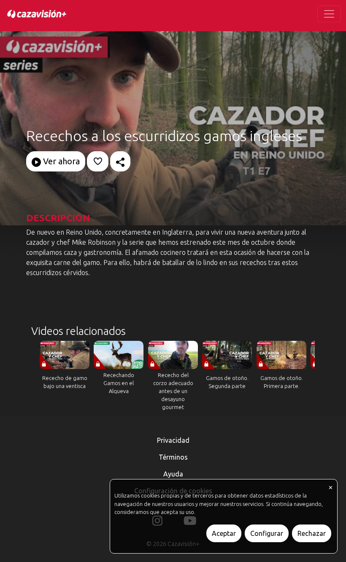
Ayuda (173, 474)
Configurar (266, 533)
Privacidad (173, 440)
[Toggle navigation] (329, 13)
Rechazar (311, 533)
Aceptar (224, 533)
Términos (173, 457)
